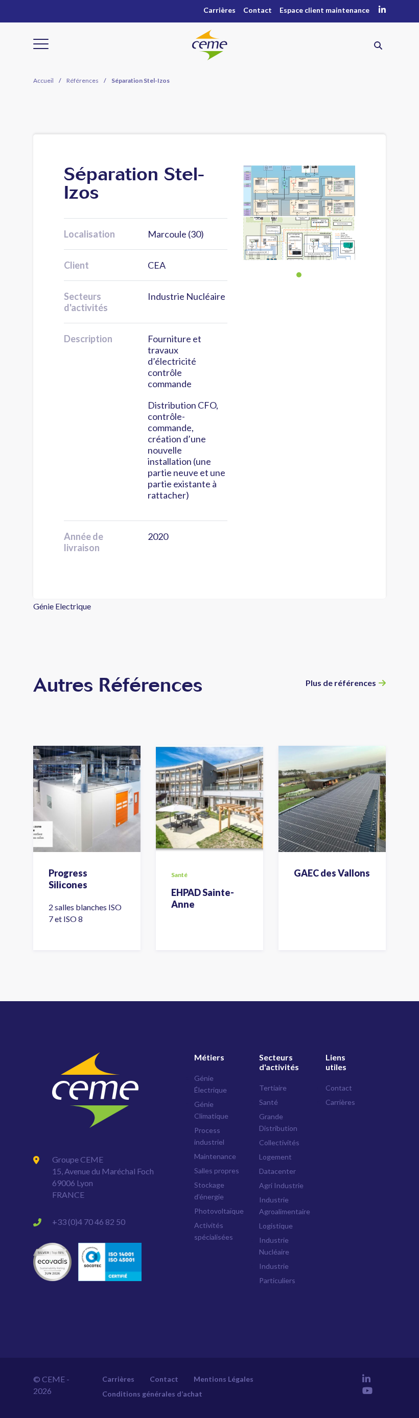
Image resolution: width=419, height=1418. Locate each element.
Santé (268, 1102)
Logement (275, 1156)
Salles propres (216, 1170)
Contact (257, 10)
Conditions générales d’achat (152, 1393)
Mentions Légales (223, 1379)
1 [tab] (298, 274)
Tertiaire (273, 1087)
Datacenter (277, 1171)
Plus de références (341, 683)
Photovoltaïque (219, 1211)
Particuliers (277, 1280)
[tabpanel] (299, 213)
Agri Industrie (281, 1185)
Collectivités (279, 1142)
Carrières (219, 10)
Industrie (274, 1266)
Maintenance (215, 1156)
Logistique (276, 1225)
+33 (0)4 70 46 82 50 (88, 1221)
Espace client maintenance (324, 10)
